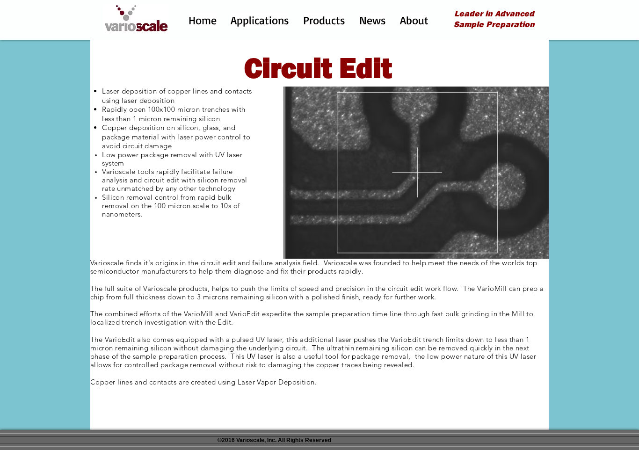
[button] (260, 20)
